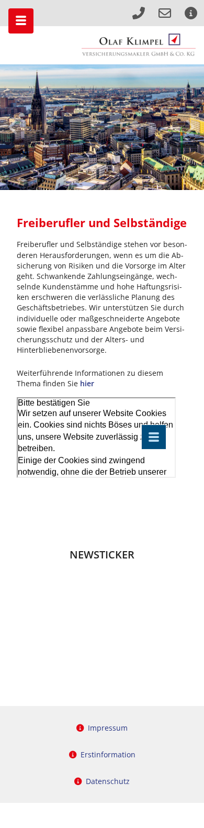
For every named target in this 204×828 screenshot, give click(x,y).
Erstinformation (108, 754)
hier (87, 383)
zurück (13, 127)
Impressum (108, 728)
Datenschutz (108, 781)
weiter (190, 127)
